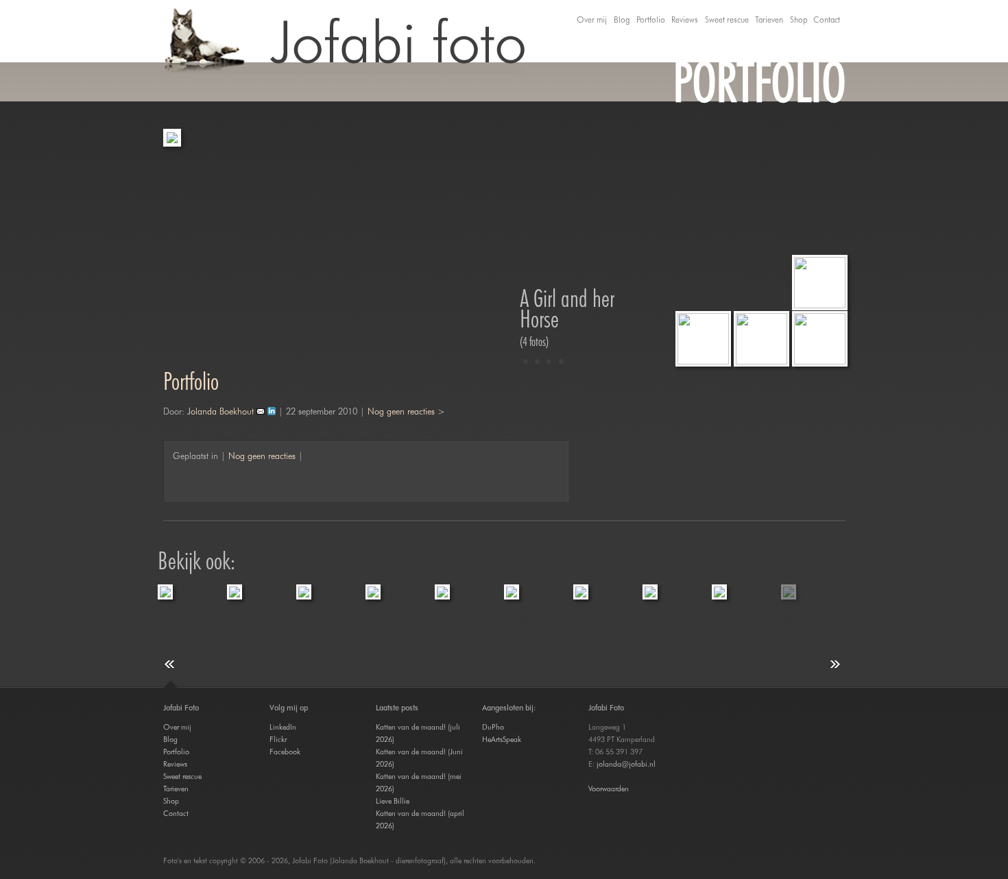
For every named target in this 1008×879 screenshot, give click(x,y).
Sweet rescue (727, 19)
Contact (826, 19)
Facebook (284, 751)
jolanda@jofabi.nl (626, 764)
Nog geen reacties (262, 455)
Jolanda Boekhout (220, 411)
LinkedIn (282, 727)
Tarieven (769, 19)
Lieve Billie (392, 801)
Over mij (592, 19)
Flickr (278, 739)
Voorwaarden (608, 788)
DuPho (493, 727)
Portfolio (650, 19)
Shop (798, 19)
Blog (621, 19)
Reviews (684, 19)
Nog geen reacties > (406, 411)
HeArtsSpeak (501, 739)
